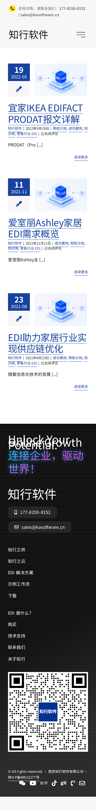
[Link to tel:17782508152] (73, 783)
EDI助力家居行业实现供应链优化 (47, 342)
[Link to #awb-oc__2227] (81, 34)
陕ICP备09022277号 (23, 777)
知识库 (13, 248)
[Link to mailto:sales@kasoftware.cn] (82, 783)
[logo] (28, 32)
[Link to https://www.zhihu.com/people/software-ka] (44, 783)
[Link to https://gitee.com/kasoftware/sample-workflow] (64, 783)
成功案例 (75, 128)
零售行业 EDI (27, 133)
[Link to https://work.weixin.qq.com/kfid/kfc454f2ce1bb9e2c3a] (22, 783)
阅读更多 (81, 157)
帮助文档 (60, 128)
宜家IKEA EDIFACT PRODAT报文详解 (45, 112)
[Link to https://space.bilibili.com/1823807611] (33, 783)
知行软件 (15, 128)
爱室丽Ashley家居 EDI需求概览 (45, 227)
